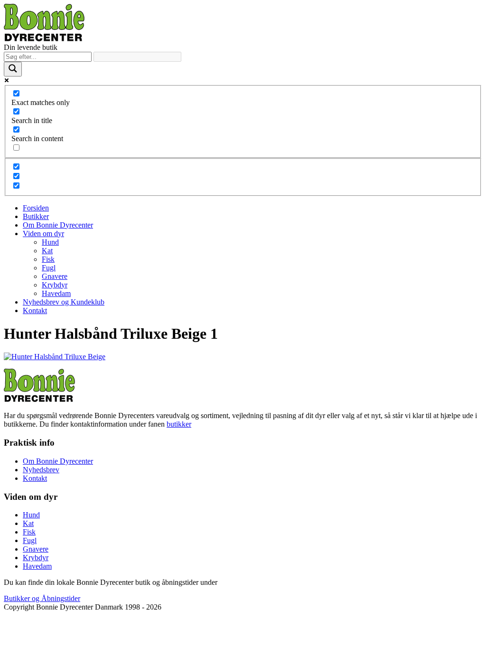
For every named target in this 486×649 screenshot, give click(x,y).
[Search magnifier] (13, 69)
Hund (50, 242)
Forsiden (36, 208)
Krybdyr (54, 285)
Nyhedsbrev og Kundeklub (63, 302)
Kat (47, 251)
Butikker (36, 216)
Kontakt (35, 310)
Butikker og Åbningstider (42, 598)
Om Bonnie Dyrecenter (58, 225)
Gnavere (54, 276)
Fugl (49, 268)
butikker (179, 424)
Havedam (56, 293)
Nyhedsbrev (41, 470)
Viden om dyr (43, 233)
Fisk (48, 259)
